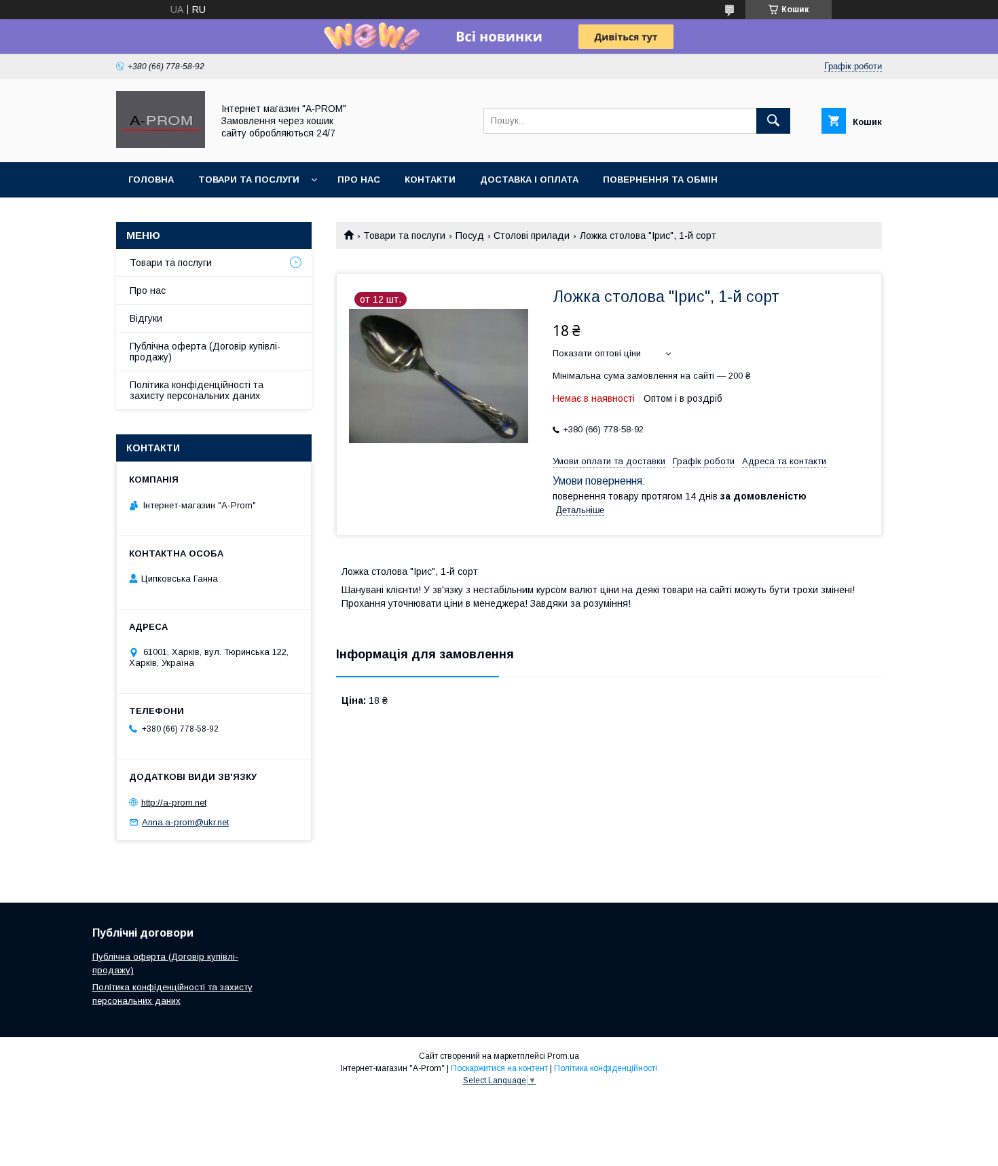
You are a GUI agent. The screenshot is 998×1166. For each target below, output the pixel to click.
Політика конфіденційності (605, 1068)
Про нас (148, 290)
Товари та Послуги (248, 179)
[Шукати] (773, 121)
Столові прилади (532, 235)
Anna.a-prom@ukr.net (185, 822)
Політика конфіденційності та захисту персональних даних (196, 390)
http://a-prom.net (173, 802)
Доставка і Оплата (529, 179)
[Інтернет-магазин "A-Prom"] (160, 144)
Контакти (430, 179)
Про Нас (358, 179)
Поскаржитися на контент (499, 1068)
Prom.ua (563, 1056)
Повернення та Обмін (660, 179)
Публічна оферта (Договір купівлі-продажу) (205, 351)
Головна (151, 179)
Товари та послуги (404, 235)
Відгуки (146, 318)
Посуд (470, 235)
